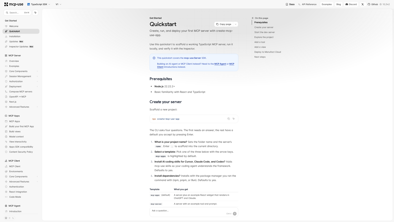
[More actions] (235, 24)
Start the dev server (264, 32)
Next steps (259, 56)
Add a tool (259, 42)
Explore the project (263, 37)
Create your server (263, 27)
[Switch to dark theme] (13, 218)
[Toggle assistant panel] (35, 12)
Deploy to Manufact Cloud (267, 51)
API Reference (309, 4)
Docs (292, 4)
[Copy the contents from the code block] (229, 119)
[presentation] (21, 114)
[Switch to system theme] (6, 218)
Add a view (260, 46)
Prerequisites (260, 22)
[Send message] (235, 214)
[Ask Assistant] (234, 119)
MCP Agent (220, 63)
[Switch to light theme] (9, 218)
